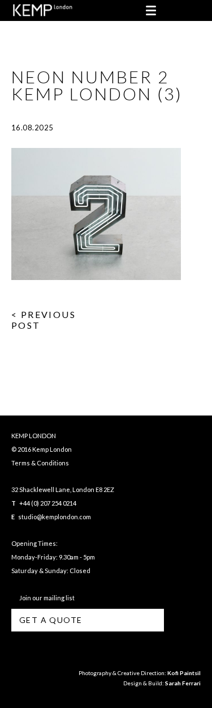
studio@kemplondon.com (54, 516)
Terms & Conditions (40, 463)
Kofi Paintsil (184, 672)
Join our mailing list (46, 597)
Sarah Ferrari (183, 683)
